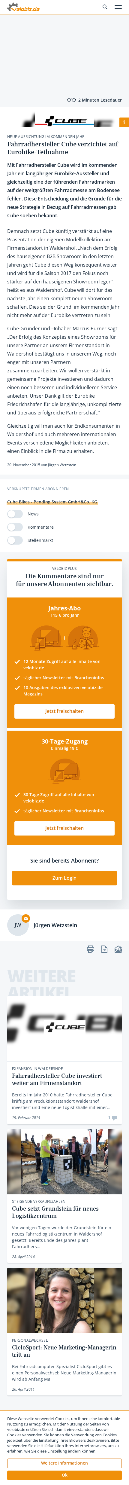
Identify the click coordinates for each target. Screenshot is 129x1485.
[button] (64, 1475)
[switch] (15, 514)
